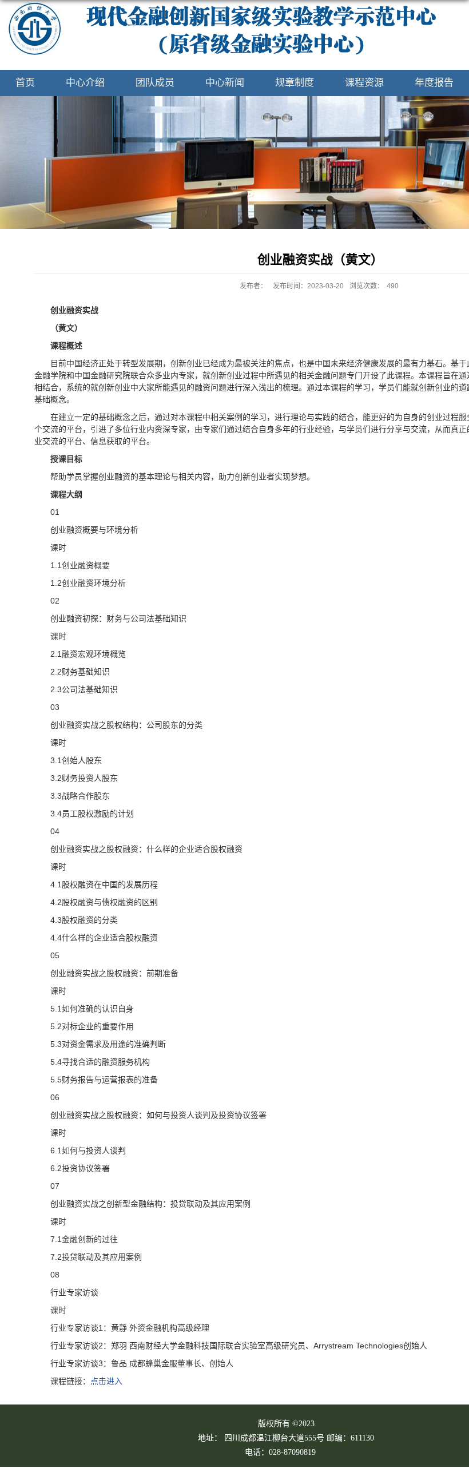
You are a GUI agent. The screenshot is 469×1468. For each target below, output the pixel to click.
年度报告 (434, 82)
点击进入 (106, 1381)
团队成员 (155, 82)
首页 (25, 82)
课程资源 (364, 82)
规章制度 (294, 82)
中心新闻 (224, 82)
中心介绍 (85, 82)
